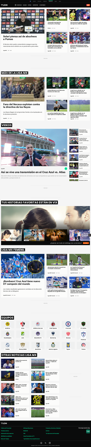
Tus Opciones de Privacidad (52, 433)
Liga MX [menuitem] (25, 5)
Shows (34, 1)
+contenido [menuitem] (42, 5)
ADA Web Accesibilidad (6, 436)
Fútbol (49, 28)
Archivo (47, 430)
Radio (56, 1)
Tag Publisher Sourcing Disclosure (31, 438)
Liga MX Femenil (7, 295)
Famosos (45, 1)
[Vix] (88, 5)
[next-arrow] (89, 235)
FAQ (24, 433)
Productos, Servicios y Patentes (53, 428)
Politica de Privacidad (6, 428)
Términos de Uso (5, 430)
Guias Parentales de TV (28, 436)
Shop (60, 1)
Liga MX (5, 50)
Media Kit (25, 430)
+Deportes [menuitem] (35, 5)
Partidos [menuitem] (19, 5)
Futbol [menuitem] (29, 5)
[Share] (66, 168)
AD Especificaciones (28, 428)
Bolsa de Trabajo (5, 438)
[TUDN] (4, 5)
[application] (34, 147)
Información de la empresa (7, 433)
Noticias (39, 1)
